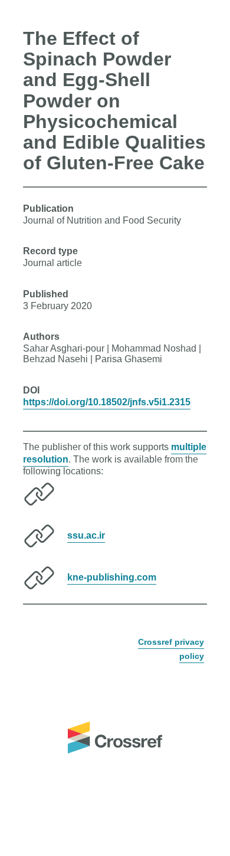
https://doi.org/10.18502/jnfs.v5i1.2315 (106, 402)
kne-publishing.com (111, 577)
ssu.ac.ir (86, 535)
